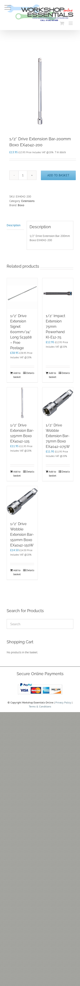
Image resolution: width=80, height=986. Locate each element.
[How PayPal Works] (40, 683)
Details (30, 373)
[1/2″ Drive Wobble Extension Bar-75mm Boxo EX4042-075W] (57, 402)
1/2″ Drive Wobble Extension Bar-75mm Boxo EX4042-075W (58, 436)
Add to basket (58, 175)
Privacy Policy (63, 702)
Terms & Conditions (40, 706)
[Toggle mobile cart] (62, 23)
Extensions (27, 201)
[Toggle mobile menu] (71, 23)
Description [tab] (13, 225)
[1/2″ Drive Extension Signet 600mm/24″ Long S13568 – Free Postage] (22, 293)
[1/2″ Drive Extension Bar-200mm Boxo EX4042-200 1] (40, 91)
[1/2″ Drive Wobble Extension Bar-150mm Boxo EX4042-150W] (22, 501)
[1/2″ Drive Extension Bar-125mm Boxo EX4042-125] (22, 402)
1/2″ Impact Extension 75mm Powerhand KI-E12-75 (55, 326)
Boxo (21, 205)
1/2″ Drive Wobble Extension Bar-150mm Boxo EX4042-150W (22, 534)
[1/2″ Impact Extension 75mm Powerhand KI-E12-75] (57, 293)
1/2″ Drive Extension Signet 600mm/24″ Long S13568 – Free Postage (21, 332)
